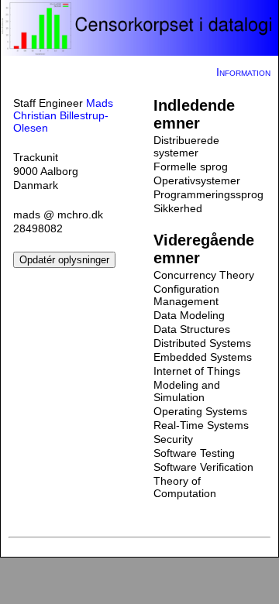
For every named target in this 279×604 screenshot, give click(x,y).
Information (243, 72)
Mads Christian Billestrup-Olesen (63, 115)
